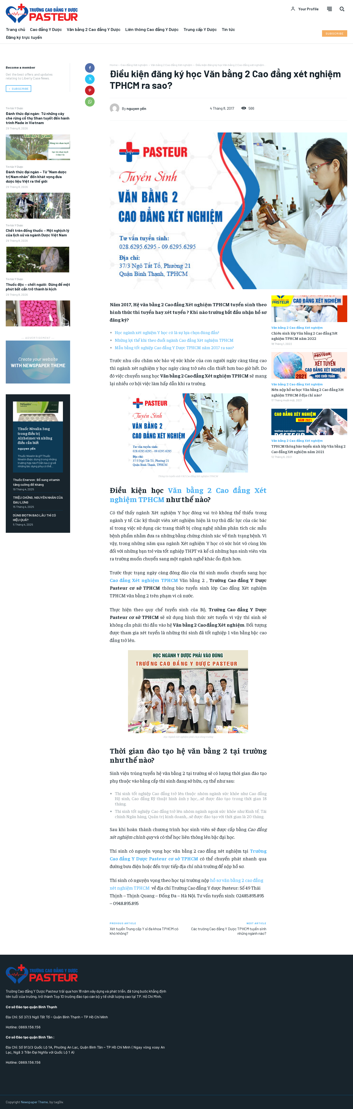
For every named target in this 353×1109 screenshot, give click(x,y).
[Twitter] (90, 79)
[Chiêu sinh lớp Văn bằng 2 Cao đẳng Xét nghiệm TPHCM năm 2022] (309, 308)
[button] (342, 9)
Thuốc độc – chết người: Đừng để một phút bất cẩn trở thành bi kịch (38, 286)
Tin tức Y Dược (14, 108)
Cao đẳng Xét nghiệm (134, 64)
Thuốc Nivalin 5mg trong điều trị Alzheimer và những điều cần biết (35, 435)
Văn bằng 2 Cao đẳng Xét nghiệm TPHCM (188, 494)
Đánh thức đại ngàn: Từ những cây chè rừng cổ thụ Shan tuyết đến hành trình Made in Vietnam (37, 118)
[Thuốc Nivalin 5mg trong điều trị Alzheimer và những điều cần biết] (38, 411)
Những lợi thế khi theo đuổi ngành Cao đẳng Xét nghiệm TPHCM (174, 340)
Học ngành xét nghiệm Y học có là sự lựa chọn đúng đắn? (167, 332)
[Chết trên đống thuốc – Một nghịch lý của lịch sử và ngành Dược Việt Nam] (38, 259)
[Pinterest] (90, 90)
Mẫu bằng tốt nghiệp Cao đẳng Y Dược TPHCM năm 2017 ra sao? (174, 347)
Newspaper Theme (34, 1102)
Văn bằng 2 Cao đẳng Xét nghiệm (171, 64)
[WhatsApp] (90, 102)
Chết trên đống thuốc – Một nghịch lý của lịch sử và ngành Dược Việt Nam (37, 232)
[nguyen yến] (116, 108)
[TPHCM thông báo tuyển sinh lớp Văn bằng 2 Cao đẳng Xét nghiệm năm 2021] (309, 422)
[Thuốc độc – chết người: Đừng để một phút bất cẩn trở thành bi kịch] (38, 313)
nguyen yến (27, 448)
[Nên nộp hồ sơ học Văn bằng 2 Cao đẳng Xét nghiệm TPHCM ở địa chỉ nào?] (309, 365)
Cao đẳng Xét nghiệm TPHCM (144, 580)
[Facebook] (90, 68)
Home (113, 64)
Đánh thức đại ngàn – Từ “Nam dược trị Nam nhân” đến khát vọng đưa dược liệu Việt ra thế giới (36, 176)
